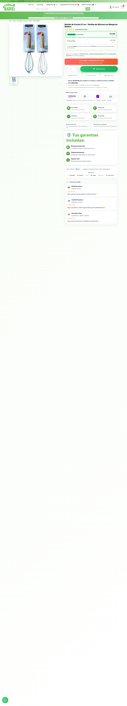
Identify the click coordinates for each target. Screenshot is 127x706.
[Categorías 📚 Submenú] (56, 4)
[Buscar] (88, 9)
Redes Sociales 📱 (88, 4)
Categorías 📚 (50, 4)
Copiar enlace (111, 175)
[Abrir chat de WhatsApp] (5, 700)
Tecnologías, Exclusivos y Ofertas (24, 20)
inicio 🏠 (31, 4)
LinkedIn (94, 175)
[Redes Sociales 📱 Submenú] (95, 4)
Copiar (78, 169)
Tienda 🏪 (40, 4)
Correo (101, 175)
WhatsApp (72, 175)
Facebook (81, 175)
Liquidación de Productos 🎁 (69, 4)
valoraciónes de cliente (81, 29)
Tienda (14, 20)
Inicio (10, 20)
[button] (99, 69)
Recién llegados (36, 20)
